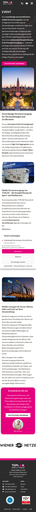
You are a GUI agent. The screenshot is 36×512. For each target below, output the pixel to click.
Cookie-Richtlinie (8, 266)
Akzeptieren (18, 251)
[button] (32, 3)
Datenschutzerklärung (19, 266)
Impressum (29, 266)
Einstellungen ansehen (18, 262)
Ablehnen (18, 256)
